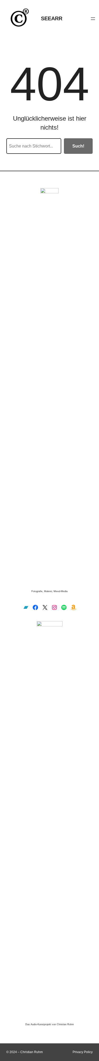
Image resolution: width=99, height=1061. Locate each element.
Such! (78, 146)
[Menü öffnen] (93, 19)
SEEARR (51, 18)
